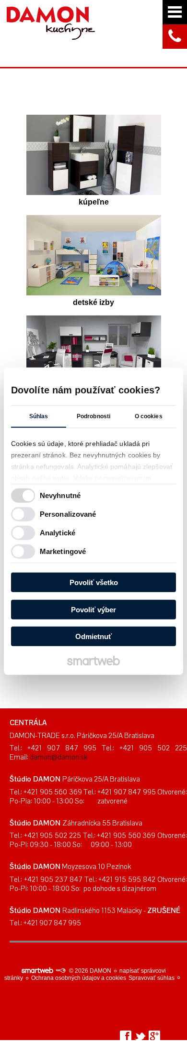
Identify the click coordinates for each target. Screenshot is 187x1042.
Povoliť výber (93, 609)
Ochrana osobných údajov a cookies (78, 978)
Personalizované (68, 514)
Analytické (57, 532)
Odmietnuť (93, 636)
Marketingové (63, 551)
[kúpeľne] (93, 155)
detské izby (93, 302)
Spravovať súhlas (152, 978)
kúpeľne (94, 202)
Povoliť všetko (94, 582)
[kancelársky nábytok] (93, 355)
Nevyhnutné (60, 495)
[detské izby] (93, 255)
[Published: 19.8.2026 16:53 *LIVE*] (60, 970)
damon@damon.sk (58, 756)
